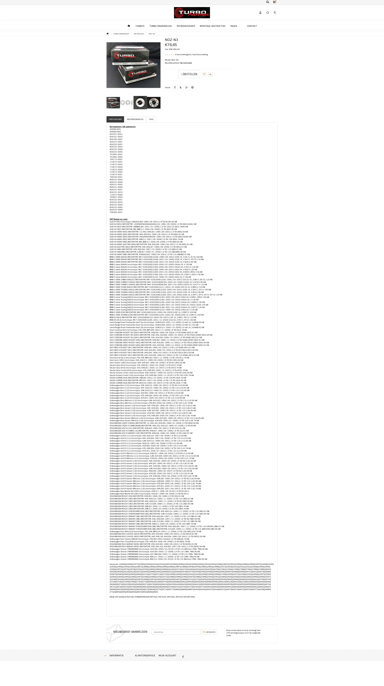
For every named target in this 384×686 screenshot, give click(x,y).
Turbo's (139, 26)
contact (252, 26)
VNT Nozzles (139, 34)
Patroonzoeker (186, 26)
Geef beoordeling (200, 54)
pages (233, 26)
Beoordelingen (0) (135, 119)
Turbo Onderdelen (160, 26)
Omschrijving (115, 119)
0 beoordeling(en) (183, 54)
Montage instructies (212, 26)
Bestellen (190, 74)
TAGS (151, 119)
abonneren (210, 632)
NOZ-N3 (152, 34)
